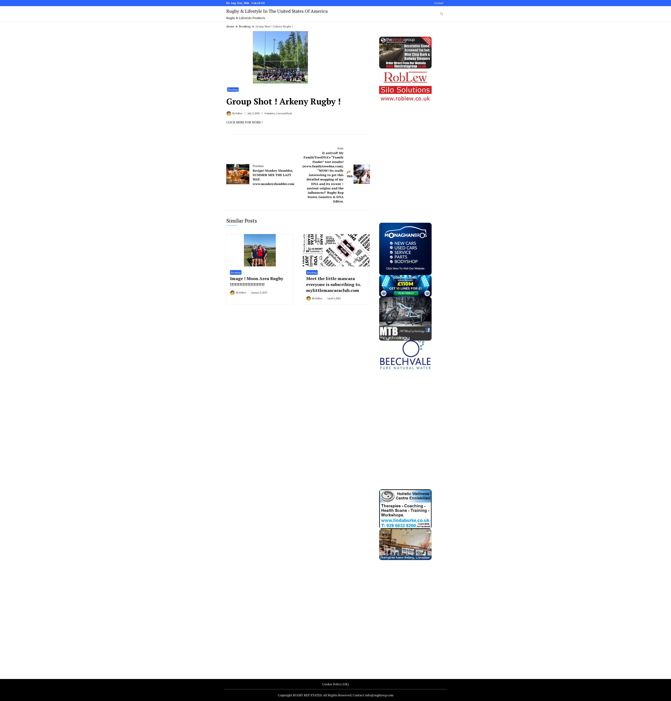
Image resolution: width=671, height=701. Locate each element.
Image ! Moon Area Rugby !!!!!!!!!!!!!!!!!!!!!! (256, 281)
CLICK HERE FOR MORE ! (244, 122)
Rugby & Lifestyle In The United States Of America (277, 11)
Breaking (233, 89)
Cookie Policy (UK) (335, 684)
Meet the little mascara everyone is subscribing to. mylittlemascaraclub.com (333, 284)
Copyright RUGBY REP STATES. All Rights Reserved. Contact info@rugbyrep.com (335, 695)
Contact (438, 3)
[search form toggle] (441, 14)
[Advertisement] (405, 155)
